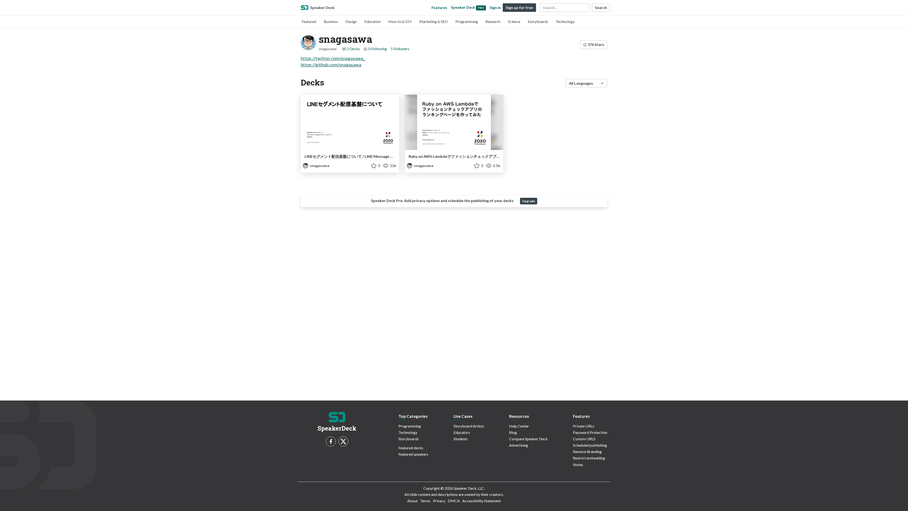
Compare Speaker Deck (528, 438)
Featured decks (410, 447)
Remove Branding (587, 451)
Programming (466, 21)
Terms (425, 500)
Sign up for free (519, 7)
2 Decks (353, 48)
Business (331, 21)
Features (439, 7)
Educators (462, 432)
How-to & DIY (400, 21)
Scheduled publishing (590, 445)
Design (351, 21)
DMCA (454, 500)
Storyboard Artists (469, 426)
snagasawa (319, 165)
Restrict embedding (589, 458)
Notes (578, 464)
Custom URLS (584, 438)
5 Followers (400, 48)
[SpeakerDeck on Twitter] (343, 441)
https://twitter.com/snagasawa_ (333, 58)
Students (461, 438)
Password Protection (590, 432)
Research (492, 21)
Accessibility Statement (481, 500)
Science (514, 21)
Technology (565, 21)
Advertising (518, 445)
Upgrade (528, 201)
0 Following (377, 48)
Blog (513, 432)
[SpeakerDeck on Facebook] (331, 441)
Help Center (519, 426)
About (412, 500)
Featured (309, 21)
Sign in (495, 7)
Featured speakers (413, 454)
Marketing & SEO (433, 21)
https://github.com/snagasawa (331, 64)
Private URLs (583, 426)
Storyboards (538, 21)
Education (372, 21)
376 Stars (595, 44)
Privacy (439, 500)
